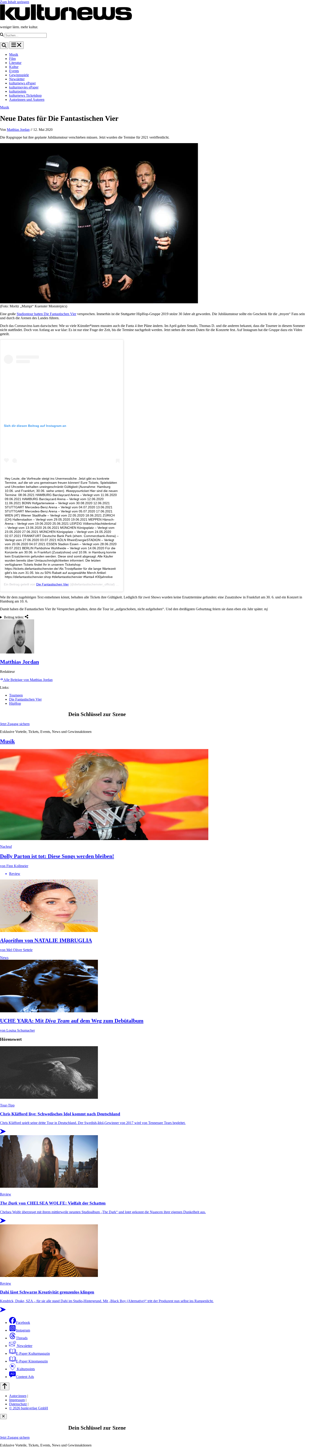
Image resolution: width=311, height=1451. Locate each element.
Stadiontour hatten (30, 314)
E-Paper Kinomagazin (32, 1361)
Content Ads (25, 1377)
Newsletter (17, 79)
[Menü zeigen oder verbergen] (16, 45)
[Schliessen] (3, 1416)
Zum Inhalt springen (14, 2)
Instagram (23, 1330)
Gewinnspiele (19, 75)
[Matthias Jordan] (155, 636)
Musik (13, 54)
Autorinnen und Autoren (26, 99)
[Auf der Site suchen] (4, 45)
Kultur (13, 67)
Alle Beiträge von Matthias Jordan (28, 680)
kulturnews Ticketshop (25, 95)
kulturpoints (17, 91)
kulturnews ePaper (22, 83)
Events (14, 71)
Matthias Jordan (18, 130)
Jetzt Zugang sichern (15, 724)
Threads (22, 1338)
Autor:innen (17, 1396)
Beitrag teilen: (14, 617)
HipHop (15, 703)
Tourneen (16, 695)
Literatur (15, 63)
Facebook (23, 1322)
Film (12, 59)
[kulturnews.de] (66, 19)
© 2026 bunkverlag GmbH (28, 1408)
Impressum (17, 1400)
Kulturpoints (25, 1369)
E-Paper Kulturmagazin (33, 1353)
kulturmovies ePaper (23, 87)
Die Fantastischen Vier (60, 314)
